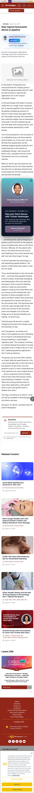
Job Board (17, 708)
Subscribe (25, 433)
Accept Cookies (17, 789)
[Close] (32, 753)
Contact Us (17, 706)
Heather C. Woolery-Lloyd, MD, (14, 635)
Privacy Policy (17, 715)
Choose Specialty (15, 10)
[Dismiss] (31, 180)
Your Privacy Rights (17, 717)
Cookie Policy (16, 775)
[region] (17, 772)
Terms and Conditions (17, 712)
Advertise (17, 704)
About (17, 702)
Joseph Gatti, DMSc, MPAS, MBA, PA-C (16, 600)
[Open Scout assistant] (24, 5)
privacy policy (10, 438)
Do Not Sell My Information (17, 710)
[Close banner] (31, 2)
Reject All (17, 784)
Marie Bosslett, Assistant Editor (14, 488)
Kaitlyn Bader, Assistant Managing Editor (15, 637)
